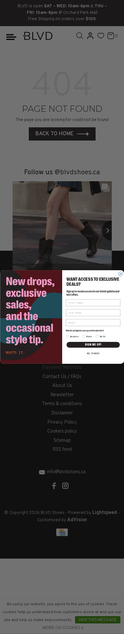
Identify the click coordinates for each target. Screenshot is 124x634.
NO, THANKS (93, 353)
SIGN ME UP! (93, 344)
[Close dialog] (120, 274)
